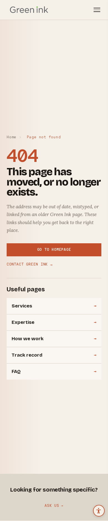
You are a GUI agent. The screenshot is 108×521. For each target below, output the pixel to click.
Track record (27, 355)
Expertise (23, 322)
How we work (27, 339)
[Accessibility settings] (99, 511)
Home (11, 137)
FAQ (16, 371)
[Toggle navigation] (96, 10)
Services (22, 306)
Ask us (52, 505)
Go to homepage (54, 249)
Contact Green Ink (30, 264)
